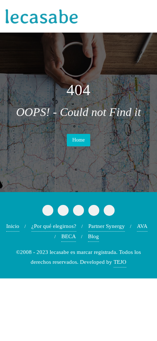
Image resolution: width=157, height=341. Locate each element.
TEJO (120, 262)
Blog (93, 236)
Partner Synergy (106, 226)
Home (78, 140)
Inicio (12, 226)
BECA (68, 236)
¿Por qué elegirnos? (53, 226)
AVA (142, 226)
